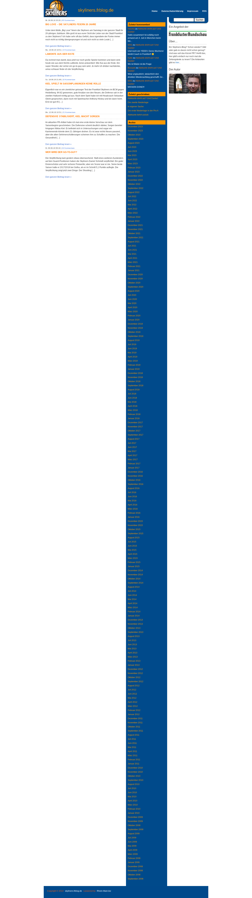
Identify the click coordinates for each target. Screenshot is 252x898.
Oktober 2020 (134, 283)
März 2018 (133, 410)
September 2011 (135, 731)
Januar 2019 (134, 369)
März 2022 (133, 213)
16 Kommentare (69, 79)
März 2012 (133, 706)
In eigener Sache (136, 106)
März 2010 (133, 805)
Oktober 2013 (134, 628)
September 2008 (135, 879)
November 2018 (135, 377)
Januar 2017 (134, 468)
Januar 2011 (133, 764)
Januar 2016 (134, 517)
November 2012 (135, 673)
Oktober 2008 (134, 875)
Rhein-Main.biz (104, 891)
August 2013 (134, 636)
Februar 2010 (134, 809)
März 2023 (133, 163)
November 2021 (135, 229)
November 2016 (135, 476)
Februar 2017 (134, 463)
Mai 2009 (132, 846)
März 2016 (133, 509)
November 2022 (135, 180)
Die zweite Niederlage (138, 102)
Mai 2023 (132, 155)
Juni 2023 (132, 151)
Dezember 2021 (135, 225)
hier (177, 62)
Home (155, 11)
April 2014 (132, 603)
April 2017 (132, 455)
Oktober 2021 (134, 233)
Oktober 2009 (134, 825)
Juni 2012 (132, 694)
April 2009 (132, 850)
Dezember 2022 (135, 176)
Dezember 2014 (135, 570)
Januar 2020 (134, 320)
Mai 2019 (132, 352)
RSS (204, 11)
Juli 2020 (132, 295)
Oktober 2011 (134, 727)
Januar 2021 (134, 270)
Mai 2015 (132, 550)
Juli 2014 (132, 591)
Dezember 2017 (135, 422)
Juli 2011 (132, 739)
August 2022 (134, 192)
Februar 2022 (134, 217)
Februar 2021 (134, 266)
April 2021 (132, 258)
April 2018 (132, 406)
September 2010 (135, 780)
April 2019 (132, 357)
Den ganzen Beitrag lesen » (58, 46)
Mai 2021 (132, 254)
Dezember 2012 (135, 669)
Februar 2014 (134, 611)
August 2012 (134, 685)
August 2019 (134, 340)
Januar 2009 (134, 862)
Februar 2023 (134, 167)
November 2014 (135, 574)
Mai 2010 (132, 796)
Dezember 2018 (135, 373)
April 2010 (132, 801)
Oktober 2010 (134, 776)
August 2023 (134, 143)
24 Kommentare (68, 148)
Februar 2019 (134, 365)
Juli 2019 (132, 344)
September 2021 (135, 237)
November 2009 (135, 821)
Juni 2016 (132, 496)
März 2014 (133, 607)
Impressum (192, 11)
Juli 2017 (132, 443)
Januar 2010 (134, 813)
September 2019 (135, 336)
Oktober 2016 (134, 480)
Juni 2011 (132, 743)
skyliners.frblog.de (95, 10)
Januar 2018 (134, 418)
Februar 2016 (134, 513)
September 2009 (135, 829)
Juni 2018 (132, 398)
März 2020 (133, 311)
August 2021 (134, 241)
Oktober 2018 (134, 381)
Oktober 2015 (134, 529)
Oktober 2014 (134, 579)
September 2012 (135, 681)
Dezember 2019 (135, 324)
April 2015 (132, 554)
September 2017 (135, 435)
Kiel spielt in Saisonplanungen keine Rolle (73, 83)
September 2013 (135, 632)
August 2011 (133, 735)
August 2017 (134, 439)
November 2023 (135, 130)
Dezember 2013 (135, 620)
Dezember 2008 (135, 866)
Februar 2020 (134, 315)
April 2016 (132, 505)
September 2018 (135, 385)
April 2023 (132, 159)
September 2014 (135, 583)
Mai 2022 (132, 204)
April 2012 (132, 702)
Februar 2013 (134, 661)
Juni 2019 (132, 348)
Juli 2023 (132, 147)
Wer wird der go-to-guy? (61, 152)
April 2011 (132, 751)
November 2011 (135, 722)
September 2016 (135, 484)
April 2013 (132, 653)
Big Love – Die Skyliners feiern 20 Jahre (70, 24)
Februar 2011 (134, 759)
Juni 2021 (132, 250)
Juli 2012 (132, 690)
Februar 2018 (134, 414)
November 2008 (135, 870)
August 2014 (134, 587)
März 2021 (133, 262)
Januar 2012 (134, 714)
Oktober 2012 (134, 677)
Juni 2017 (132, 447)
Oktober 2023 (134, 135)
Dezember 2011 (135, 718)
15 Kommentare (69, 50)
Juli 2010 (132, 788)
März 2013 (133, 657)
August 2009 (134, 833)
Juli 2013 (132, 640)
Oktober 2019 (134, 332)
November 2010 (135, 772)
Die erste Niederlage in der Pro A (143, 110)
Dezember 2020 (135, 274)
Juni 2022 (132, 200)
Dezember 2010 (135, 768)
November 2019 (135, 328)
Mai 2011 (132, 747)
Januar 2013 (134, 665)
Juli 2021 (132, 246)
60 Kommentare (68, 20)
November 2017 (135, 426)
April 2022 (132, 209)
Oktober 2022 (134, 184)
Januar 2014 (134, 616)
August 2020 (134, 291)
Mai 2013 (132, 648)
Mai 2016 (132, 500)
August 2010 (134, 784)
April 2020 (132, 307)
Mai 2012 (132, 698)
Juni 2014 (132, 595)
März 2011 (132, 755)
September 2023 (135, 139)
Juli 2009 (132, 838)
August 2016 (134, 488)
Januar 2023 (134, 172)
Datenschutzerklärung (172, 11)
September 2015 (135, 533)
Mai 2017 (132, 451)
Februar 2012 (134, 710)
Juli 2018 (132, 394)
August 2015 (134, 537)
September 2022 (135, 188)
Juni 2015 (132, 546)
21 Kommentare (69, 112)
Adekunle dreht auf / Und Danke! (143, 98)
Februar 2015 (134, 562)
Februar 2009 (134, 858)
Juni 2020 (132, 299)
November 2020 (135, 278)
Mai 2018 (132, 402)
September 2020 (135, 287)
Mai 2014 (132, 599)
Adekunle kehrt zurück (138, 115)
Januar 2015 (134, 566)
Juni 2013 (132, 644)
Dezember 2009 (135, 817)
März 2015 (133, 558)
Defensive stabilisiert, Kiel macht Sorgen (72, 116)
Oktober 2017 (134, 431)
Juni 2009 (132, 842)
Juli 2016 (132, 492)
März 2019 (133, 361)
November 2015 (135, 525)
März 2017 (133, 459)
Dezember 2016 (135, 472)
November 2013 (135, 624)
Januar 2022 (134, 221)
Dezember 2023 (135, 126)
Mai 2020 (132, 303)
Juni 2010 (132, 792)
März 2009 (133, 854)
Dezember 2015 (135, 521)
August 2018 (134, 389)
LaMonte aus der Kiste (59, 54)
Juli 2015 (132, 542)
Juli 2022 (132, 196)
